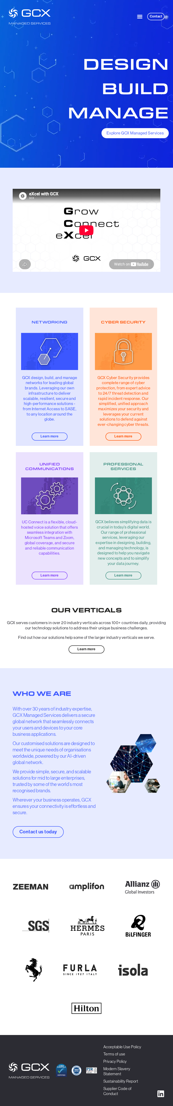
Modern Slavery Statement (116, 1071)
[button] (139, 16)
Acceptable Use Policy (122, 1047)
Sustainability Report (120, 1081)
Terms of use (114, 1054)
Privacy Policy (115, 1061)
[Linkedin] (161, 1094)
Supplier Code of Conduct (117, 1091)
